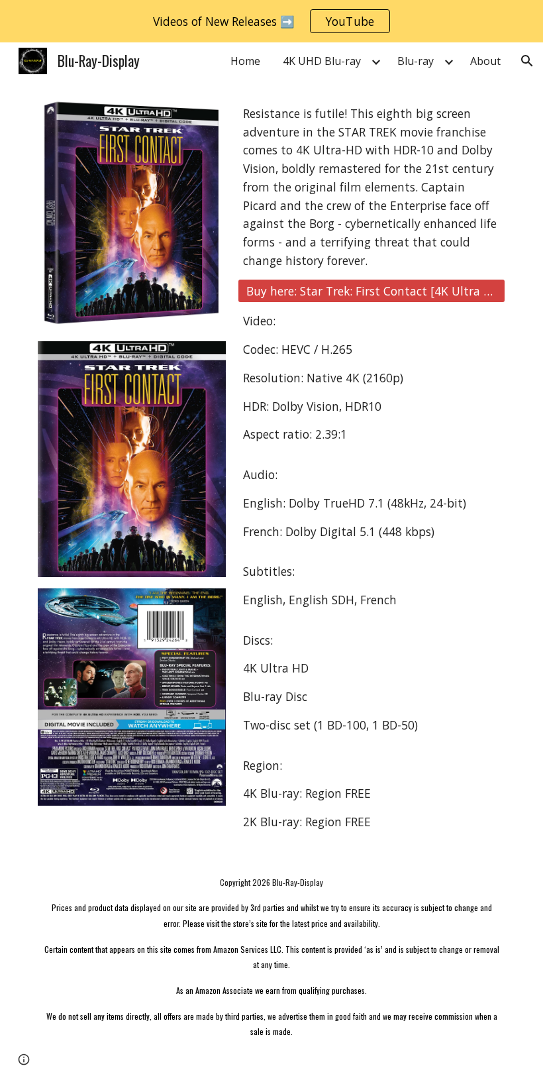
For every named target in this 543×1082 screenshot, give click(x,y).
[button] (527, 61)
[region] (271, 21)
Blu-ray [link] (415, 61)
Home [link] (245, 61)
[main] (371, 187)
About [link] (485, 61)
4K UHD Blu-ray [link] (322, 61)
